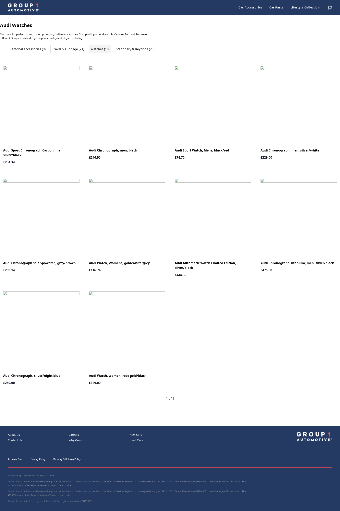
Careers (74, 435)
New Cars (135, 435)
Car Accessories (250, 7)
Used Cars (136, 440)
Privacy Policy (38, 459)
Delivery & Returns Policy (67, 459)
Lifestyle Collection (305, 7)
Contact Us (15, 440)
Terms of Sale (15, 459)
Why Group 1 (77, 440)
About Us (14, 435)
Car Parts (276, 7)
